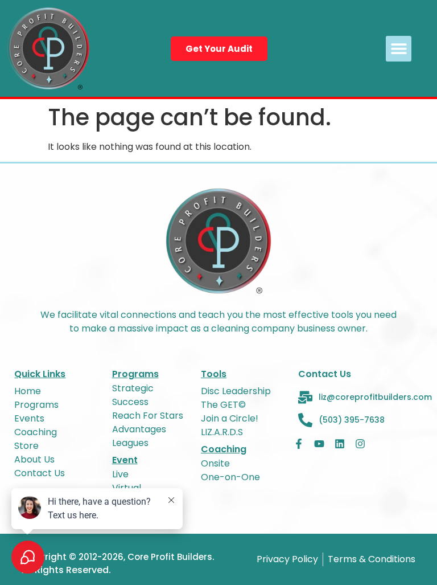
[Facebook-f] (299, 444)
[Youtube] (319, 444)
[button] (398, 49)
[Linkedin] (340, 444)
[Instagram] (360, 444)
